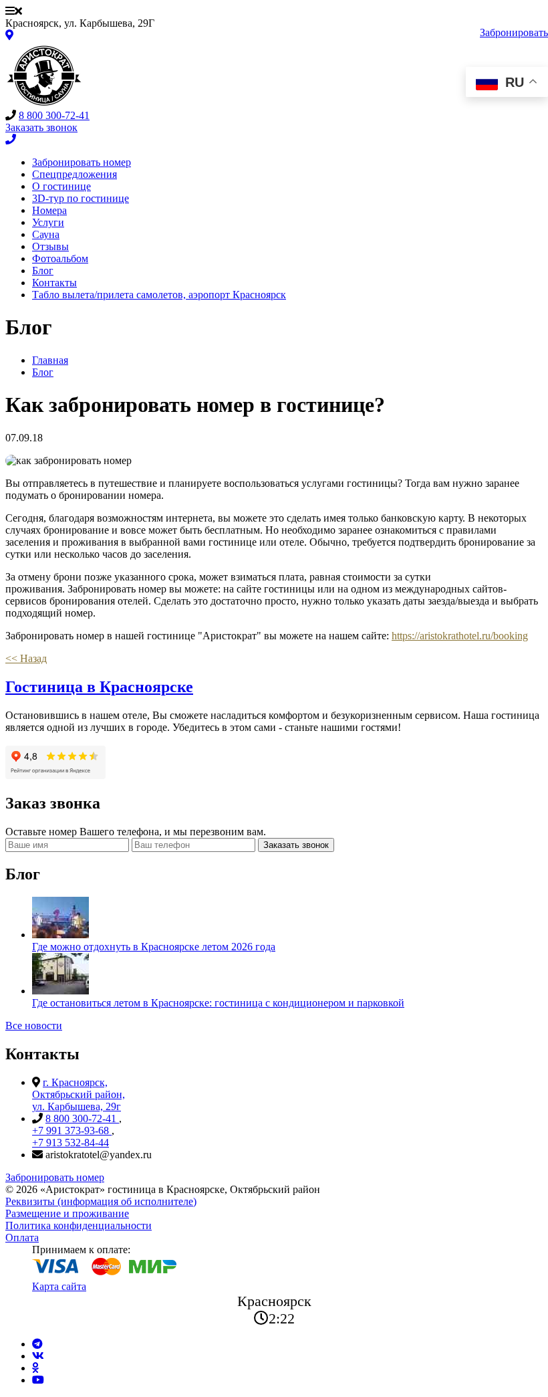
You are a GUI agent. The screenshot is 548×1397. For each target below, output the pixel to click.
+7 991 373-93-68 (72, 1130)
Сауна (45, 234)
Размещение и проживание (67, 1213)
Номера (49, 210)
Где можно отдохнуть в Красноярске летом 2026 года (153, 946)
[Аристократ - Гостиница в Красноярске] (44, 103)
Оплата (22, 1237)
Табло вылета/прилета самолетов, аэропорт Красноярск (159, 294)
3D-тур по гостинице (80, 198)
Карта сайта (59, 1286)
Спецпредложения (74, 174)
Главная (50, 360)
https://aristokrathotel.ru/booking (460, 635)
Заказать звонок (296, 845)
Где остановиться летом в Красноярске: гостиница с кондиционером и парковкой (218, 1002)
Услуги (48, 222)
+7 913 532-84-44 (70, 1142)
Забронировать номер (81, 162)
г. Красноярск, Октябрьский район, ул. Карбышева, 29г (78, 1094)
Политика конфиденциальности (78, 1225)
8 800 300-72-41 (54, 115)
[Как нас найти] (9, 35)
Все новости (33, 1025)
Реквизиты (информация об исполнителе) (100, 1201)
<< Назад (26, 658)
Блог (42, 270)
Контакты (54, 282)
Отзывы (50, 246)
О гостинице (61, 186)
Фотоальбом (60, 258)
